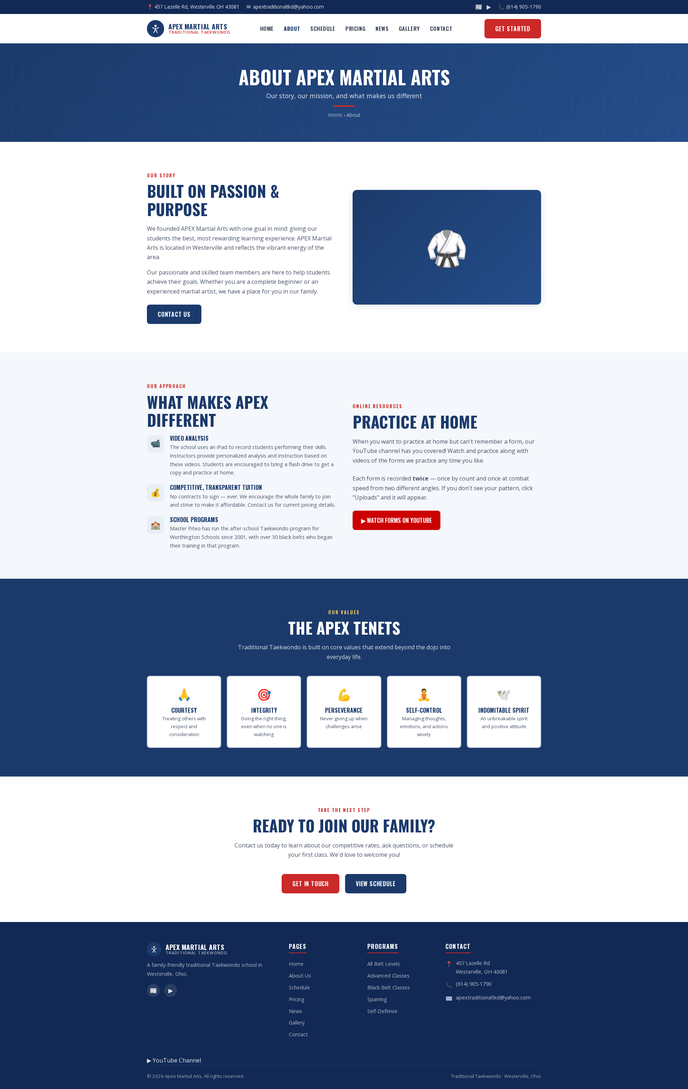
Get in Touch (310, 883)
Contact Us (174, 314)
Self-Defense (382, 1011)
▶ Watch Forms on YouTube (396, 520)
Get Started (512, 28)
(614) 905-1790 (523, 6)
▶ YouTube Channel (174, 1060)
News (382, 28)
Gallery (409, 28)
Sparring (377, 999)
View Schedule (375, 883)
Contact (441, 28)
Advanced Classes (388, 975)
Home (267, 28)
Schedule (322, 28)
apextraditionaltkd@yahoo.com (288, 6)
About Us (300, 975)
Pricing (355, 28)
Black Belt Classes (388, 987)
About (292, 28)
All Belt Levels (383, 963)
